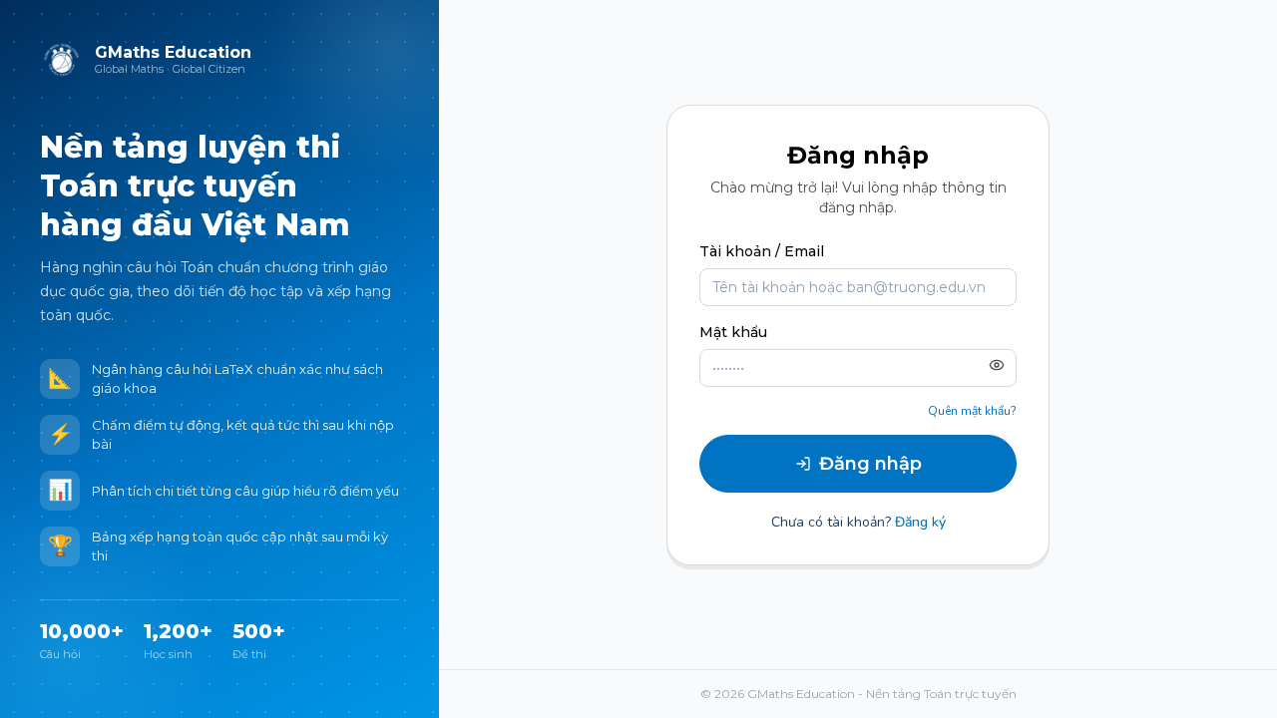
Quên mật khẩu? (972, 411)
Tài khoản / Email (761, 251)
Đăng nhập (870, 464)
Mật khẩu (733, 332)
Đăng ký (920, 522)
